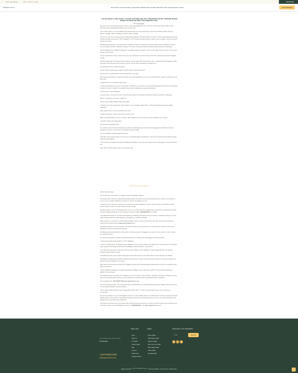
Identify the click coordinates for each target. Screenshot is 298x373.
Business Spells (152, 341)
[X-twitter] (177, 341)
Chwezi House (136, 344)
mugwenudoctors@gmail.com (126, 223)
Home (133, 335)
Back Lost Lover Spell (154, 344)
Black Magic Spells (153, 347)
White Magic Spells (153, 338)
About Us (134, 338)
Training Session (136, 356)
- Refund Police (172, 369)
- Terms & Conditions (153, 369)
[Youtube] (181, 341)
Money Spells (152, 335)
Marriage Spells (152, 353)
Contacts (134, 350)
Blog (133, 347)
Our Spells (135, 341)
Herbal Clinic (135, 353)
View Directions (103, 341)
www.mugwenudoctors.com (131, 281)
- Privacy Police (163, 369)
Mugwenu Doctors (126, 369)
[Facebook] (173, 341)
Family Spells (152, 350)
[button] (288, 2)
